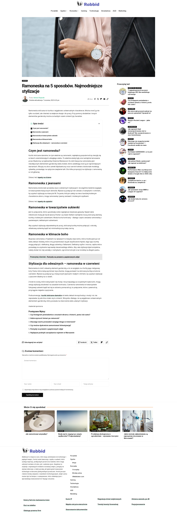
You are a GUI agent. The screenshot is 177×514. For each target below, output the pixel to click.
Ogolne (25, 80)
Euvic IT (69, 499)
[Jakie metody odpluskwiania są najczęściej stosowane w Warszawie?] (137, 421)
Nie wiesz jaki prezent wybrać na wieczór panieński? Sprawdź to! (140, 112)
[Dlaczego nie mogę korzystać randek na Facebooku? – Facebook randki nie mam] (122, 142)
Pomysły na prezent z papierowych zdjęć (46, 329)
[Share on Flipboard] (101, 99)
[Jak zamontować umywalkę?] (39, 421)
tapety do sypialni (45, 201)
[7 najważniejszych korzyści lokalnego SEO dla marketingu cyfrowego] (122, 91)
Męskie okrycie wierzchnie (76, 504)
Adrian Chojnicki (38, 98)
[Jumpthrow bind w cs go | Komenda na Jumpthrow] (122, 180)
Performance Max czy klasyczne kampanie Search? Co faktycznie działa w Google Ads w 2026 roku (140, 172)
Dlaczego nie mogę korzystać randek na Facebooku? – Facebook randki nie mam (138, 143)
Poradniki (131, 158)
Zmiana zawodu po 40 (140, 499)
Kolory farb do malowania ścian (37, 500)
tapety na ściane (44, 177)
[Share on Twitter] (98, 99)
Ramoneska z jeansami (40, 132)
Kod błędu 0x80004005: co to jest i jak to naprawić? (140, 153)
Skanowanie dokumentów (76, 509)
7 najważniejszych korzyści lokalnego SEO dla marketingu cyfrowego (139, 92)
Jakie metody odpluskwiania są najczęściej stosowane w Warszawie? (136, 436)
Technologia (132, 126)
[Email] (104, 99)
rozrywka (131, 108)
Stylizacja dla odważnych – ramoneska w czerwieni (50, 143)
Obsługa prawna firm (32, 510)
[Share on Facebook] (94, 99)
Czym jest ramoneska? (40, 128)
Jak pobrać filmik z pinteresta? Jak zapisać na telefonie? (139, 162)
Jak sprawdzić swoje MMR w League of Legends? (138, 191)
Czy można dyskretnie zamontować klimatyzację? (50, 325)
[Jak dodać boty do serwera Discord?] (122, 199)
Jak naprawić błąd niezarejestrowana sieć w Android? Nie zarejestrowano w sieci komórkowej (139, 132)
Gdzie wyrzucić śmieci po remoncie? (44, 318)
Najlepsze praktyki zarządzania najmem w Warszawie (52, 333)
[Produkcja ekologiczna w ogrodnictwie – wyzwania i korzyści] (105, 421)
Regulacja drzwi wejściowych (109, 499)
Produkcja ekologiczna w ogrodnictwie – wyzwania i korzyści (104, 435)
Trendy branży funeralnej (108, 504)
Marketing (132, 88)
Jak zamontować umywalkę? (36, 434)
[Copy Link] (107, 99)
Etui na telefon (30, 505)
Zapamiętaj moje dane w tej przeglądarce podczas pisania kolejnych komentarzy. (48, 390)
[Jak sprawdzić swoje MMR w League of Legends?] (122, 189)
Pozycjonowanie (138, 504)
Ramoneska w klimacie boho (42, 139)
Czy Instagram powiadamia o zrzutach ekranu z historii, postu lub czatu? (60, 315)
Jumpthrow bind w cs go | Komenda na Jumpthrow (137, 182)
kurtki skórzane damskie (51, 295)
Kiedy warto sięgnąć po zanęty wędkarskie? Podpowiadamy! (70, 435)
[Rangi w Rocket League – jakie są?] (122, 120)
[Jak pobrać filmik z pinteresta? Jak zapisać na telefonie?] (122, 161)
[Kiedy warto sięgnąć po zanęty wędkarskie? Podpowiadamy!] (72, 421)
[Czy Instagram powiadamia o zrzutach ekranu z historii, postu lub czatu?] (122, 101)
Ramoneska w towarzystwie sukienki (45, 135)
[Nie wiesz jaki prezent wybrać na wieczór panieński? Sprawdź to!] (122, 111)
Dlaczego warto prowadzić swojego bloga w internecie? (52, 322)
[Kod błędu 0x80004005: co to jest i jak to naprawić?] (122, 151)
